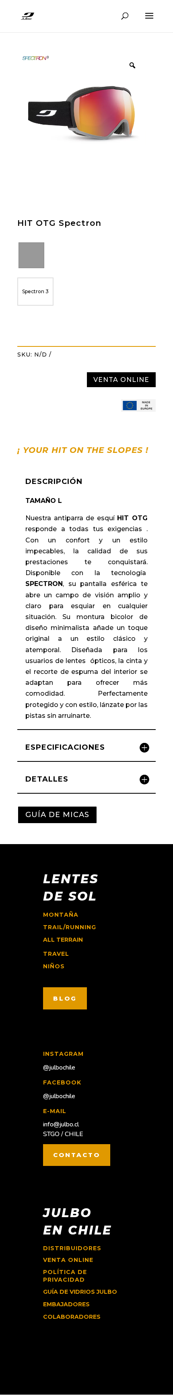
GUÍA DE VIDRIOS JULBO (80, 1291)
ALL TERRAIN (63, 939)
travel (56, 953)
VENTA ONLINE (121, 380)
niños (54, 966)
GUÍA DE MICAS (57, 814)
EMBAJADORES (66, 1304)
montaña (60, 914)
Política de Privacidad (65, 1276)
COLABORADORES (72, 1316)
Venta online (68, 1260)
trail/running (69, 927)
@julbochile (59, 1067)
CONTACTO (76, 1155)
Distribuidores (72, 1248)
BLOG (65, 998)
